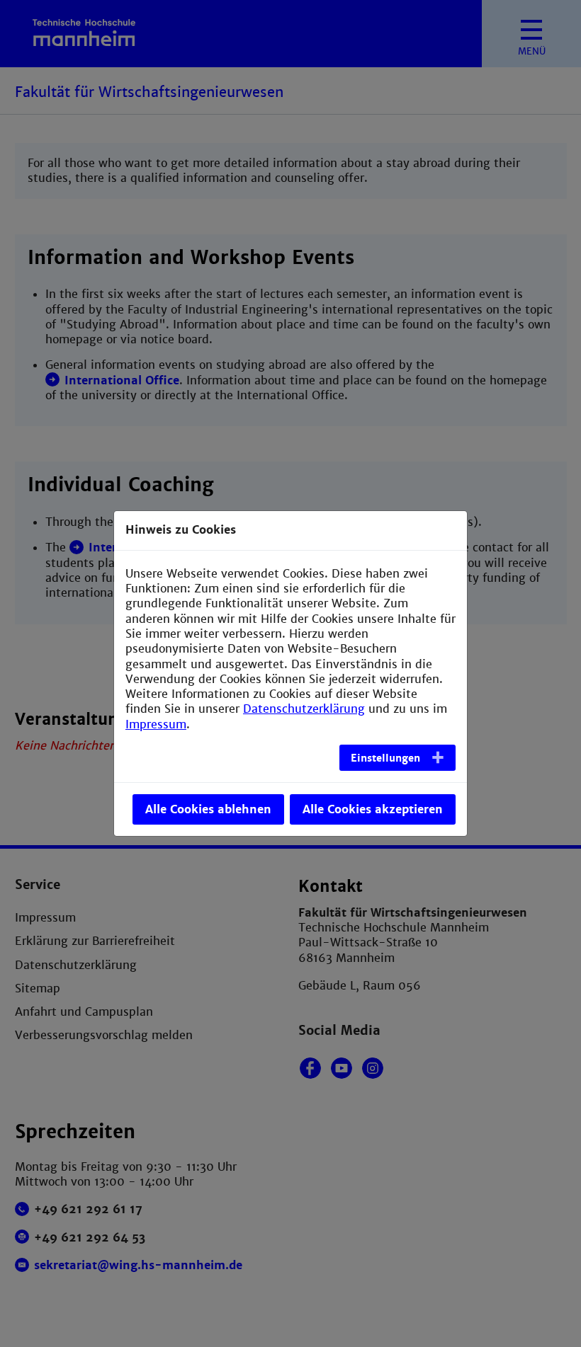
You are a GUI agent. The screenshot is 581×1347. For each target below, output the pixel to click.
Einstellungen (385, 758)
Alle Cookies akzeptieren (373, 809)
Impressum (155, 724)
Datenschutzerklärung (304, 708)
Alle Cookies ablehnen (208, 809)
